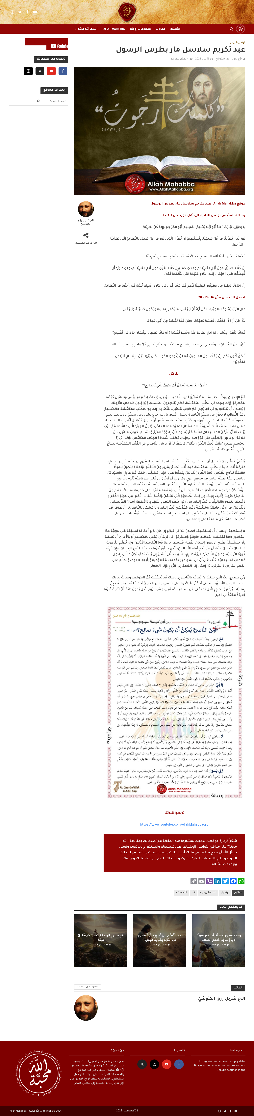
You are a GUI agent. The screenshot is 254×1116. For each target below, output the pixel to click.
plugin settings (227, 1070)
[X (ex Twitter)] (40, 71)
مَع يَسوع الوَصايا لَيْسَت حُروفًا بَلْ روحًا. (101, 938)
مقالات (160, 29)
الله (193, 892)
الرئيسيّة (175, 29)
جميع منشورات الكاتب (87, 987)
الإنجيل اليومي (237, 42)
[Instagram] (28, 71)
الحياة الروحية (208, 892)
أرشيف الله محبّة (88, 29)
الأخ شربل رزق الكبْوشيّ (229, 59)
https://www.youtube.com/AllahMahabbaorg (174, 825)
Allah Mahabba (114, 29)
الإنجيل (225, 892)
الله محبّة (181, 892)
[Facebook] (63, 71)
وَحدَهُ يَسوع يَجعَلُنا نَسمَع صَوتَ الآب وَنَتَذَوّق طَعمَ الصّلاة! (219, 938)
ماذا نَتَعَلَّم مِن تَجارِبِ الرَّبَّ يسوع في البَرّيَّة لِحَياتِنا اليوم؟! (160, 938)
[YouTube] (51, 71)
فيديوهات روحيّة (140, 29)
